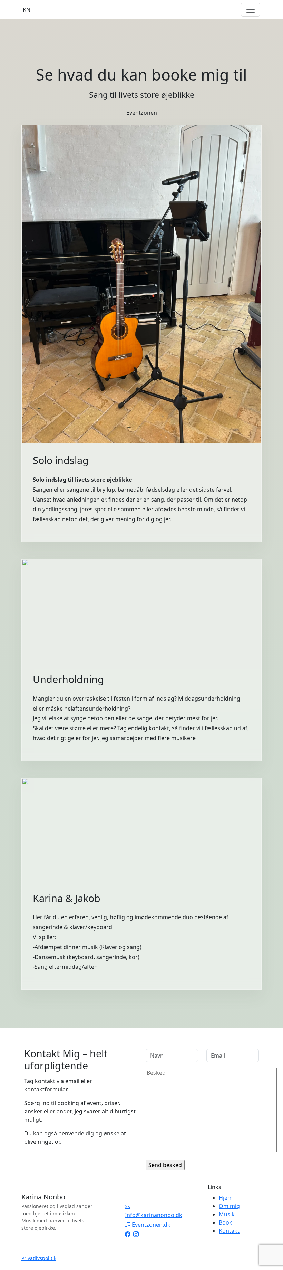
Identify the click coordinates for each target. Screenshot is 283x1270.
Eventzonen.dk (150, 1224)
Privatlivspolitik (38, 1258)
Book (225, 1222)
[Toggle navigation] (250, 10)
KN (26, 9)
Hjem (226, 1197)
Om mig (229, 1206)
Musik (227, 1214)
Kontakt (229, 1231)
